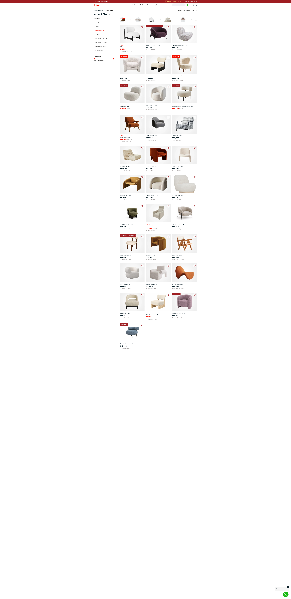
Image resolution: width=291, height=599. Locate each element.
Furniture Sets (99, 50)
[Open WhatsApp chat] (286, 594)
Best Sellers (123, 56)
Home (95, 10)
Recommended (191, 10)
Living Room (101, 10)
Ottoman (97, 34)
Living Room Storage (101, 42)
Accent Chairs (99, 30)
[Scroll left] (121, 20)
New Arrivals (150, 26)
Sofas (97, 26)
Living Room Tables (100, 46)
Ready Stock (158, 26)
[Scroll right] (196, 20)
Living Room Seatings (101, 38)
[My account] (190, 5)
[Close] (288, 587)
